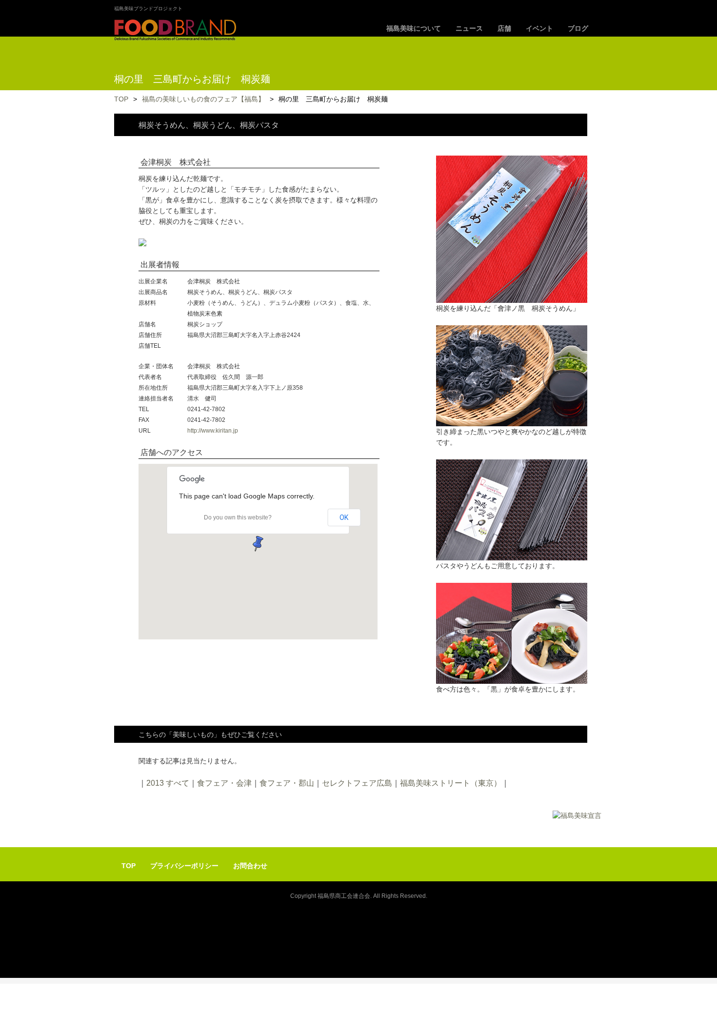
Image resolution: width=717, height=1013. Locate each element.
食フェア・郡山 (286, 783)
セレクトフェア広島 (357, 783)
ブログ (578, 28)
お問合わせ (250, 866)
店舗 (504, 28)
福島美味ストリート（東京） (450, 783)
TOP (121, 99)
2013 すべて (167, 783)
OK (343, 517)
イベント (539, 28)
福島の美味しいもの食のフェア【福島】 (203, 99)
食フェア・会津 (224, 783)
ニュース (469, 28)
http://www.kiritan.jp (212, 430)
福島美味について (413, 28)
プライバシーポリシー (184, 866)
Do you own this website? (238, 517)
